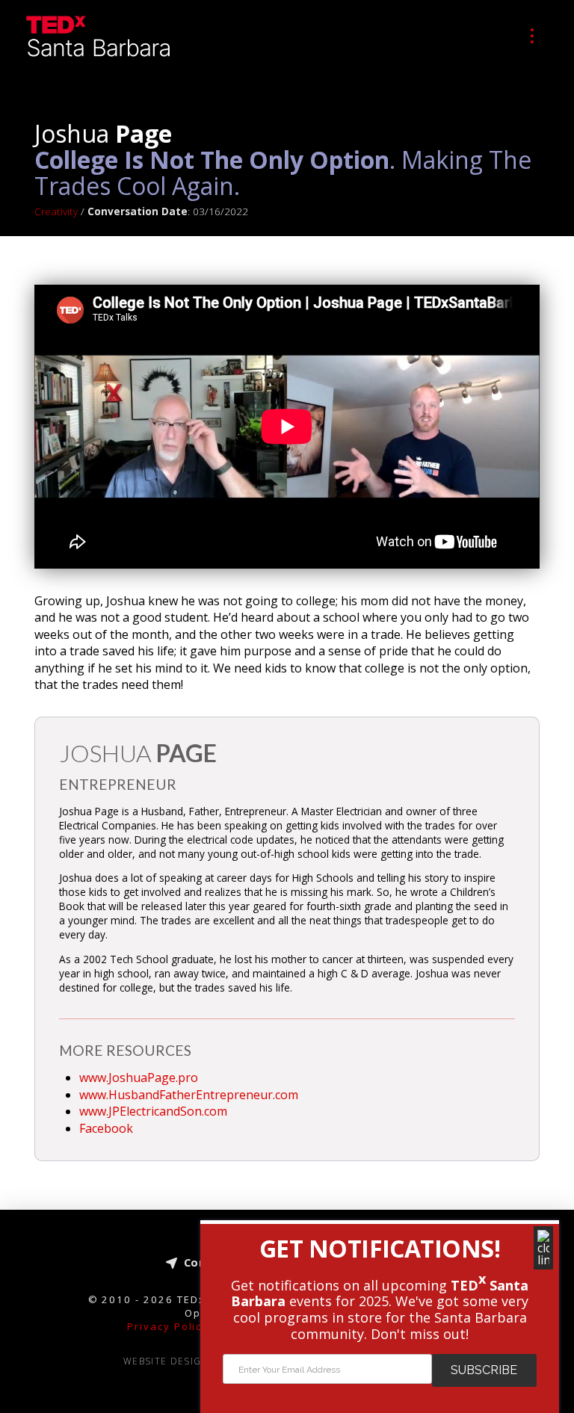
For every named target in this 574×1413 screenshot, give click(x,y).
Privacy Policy (168, 1326)
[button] (532, 36)
